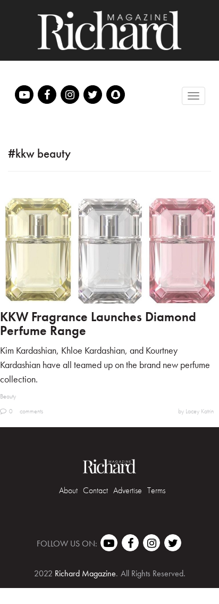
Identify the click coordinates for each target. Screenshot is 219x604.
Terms (156, 490)
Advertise (127, 490)
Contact (95, 490)
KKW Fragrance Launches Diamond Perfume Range (98, 323)
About (68, 490)
